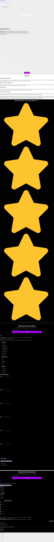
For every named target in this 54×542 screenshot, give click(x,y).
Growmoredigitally (3, 0)
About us (35, 8)
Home (27, 8)
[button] (30, 8)
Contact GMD (40, 8)
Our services (30, 8)
